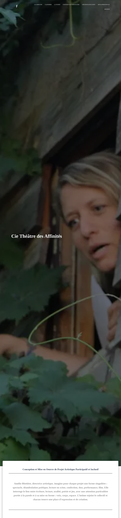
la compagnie (38, 4)
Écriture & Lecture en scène (71, 4)
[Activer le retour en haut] (117, 514)
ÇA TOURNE (57, 4)
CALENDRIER (48, 4)
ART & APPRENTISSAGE (104, 4)
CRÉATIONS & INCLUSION (88, 4)
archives (107, 9)
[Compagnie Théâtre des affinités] (15, 7)
